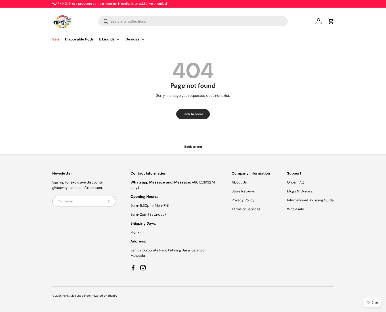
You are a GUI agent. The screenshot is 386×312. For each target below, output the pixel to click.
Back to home (193, 114)
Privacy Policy (243, 200)
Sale (56, 39)
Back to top (193, 147)
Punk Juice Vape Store (77, 295)
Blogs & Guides (299, 191)
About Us (239, 182)
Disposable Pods (79, 39)
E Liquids (107, 39)
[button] (331, 21)
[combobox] (193, 21)
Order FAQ (295, 182)
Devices (133, 39)
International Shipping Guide (310, 200)
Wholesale (295, 209)
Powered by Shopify (104, 295)
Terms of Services (246, 209)
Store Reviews (243, 191)
